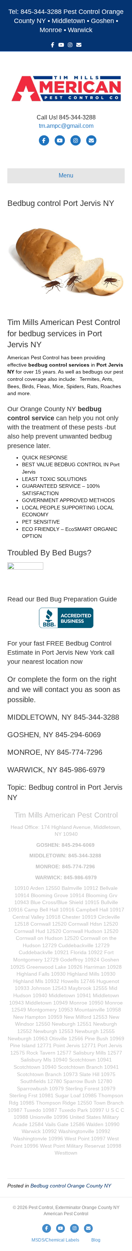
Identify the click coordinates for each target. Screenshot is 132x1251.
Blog (95, 1240)
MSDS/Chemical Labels (55, 1240)
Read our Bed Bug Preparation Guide (62, 599)
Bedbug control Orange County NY (70, 1186)
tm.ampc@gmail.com (66, 126)
